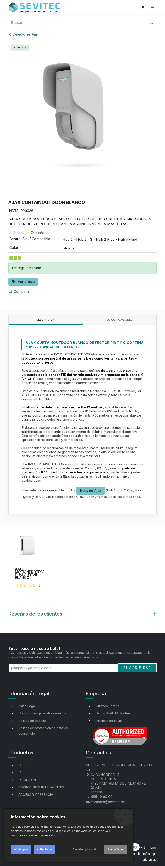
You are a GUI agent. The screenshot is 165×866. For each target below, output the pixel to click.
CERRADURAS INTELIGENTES (41, 787)
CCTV (23, 765)
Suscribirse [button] (137, 668)
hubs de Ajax (90, 490)
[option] (82, 565)
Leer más (114, 849)
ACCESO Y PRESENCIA (35, 795)
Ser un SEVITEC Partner (113, 713)
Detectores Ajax (26, 34)
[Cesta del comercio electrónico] (143, 7)
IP (19, 772)
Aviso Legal (26, 706)
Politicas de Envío (109, 721)
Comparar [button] (22, 291)
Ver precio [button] (26, 281)
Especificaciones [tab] (119, 319)
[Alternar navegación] (152, 7)
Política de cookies (32, 721)
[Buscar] (151, 22)
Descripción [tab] (45, 319)
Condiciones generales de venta (42, 713)
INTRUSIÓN (27, 780)
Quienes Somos (107, 706)
